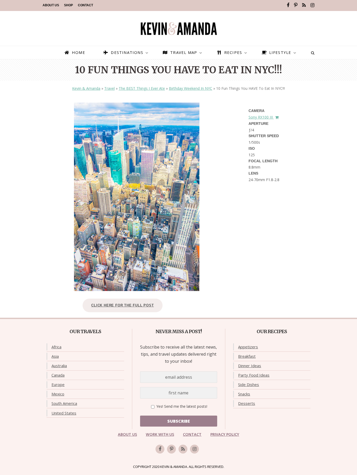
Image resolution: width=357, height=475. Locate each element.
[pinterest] (295, 5)
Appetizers (248, 346)
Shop (68, 5)
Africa (56, 346)
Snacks (244, 393)
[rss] (304, 5)
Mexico (57, 393)
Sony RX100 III (261, 117)
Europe (58, 384)
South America (64, 403)
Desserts (246, 403)
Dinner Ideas (249, 365)
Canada (58, 375)
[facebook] (288, 5)
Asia (55, 356)
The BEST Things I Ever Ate (142, 88)
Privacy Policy (224, 434)
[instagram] (312, 5)
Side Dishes (248, 384)
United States (63, 413)
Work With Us (160, 434)
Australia (59, 365)
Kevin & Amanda (86, 88)
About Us (51, 5)
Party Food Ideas (253, 375)
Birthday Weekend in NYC (190, 88)
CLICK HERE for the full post (122, 305)
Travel (109, 88)
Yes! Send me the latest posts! (181, 406)
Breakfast (247, 356)
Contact (85, 5)
